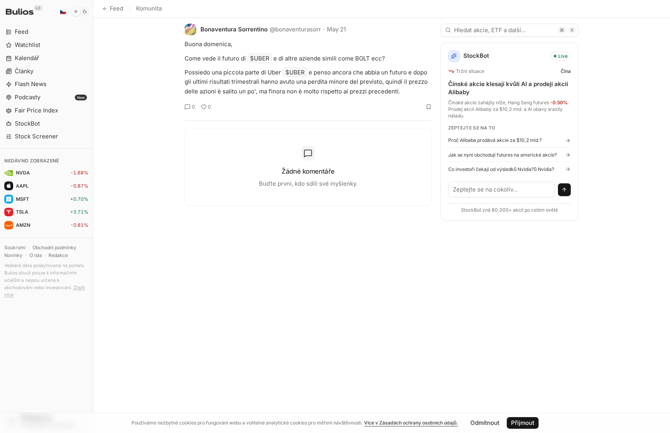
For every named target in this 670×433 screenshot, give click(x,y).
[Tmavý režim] (80, 12)
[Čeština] (63, 12)
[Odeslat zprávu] (564, 190)
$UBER (259, 58)
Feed (116, 8)
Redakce (58, 255)
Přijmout (522, 422)
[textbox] (501, 189)
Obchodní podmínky (54, 247)
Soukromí (15, 247)
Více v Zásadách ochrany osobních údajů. (411, 423)
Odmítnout (484, 422)
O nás (35, 255)
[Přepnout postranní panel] (93, 216)
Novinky (13, 255)
